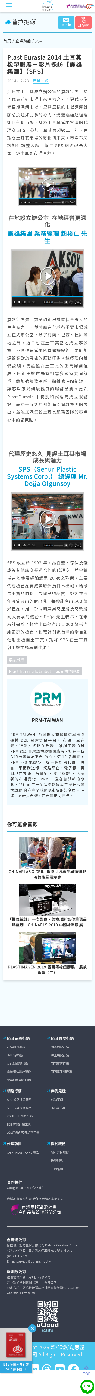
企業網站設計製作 (19, 1071)
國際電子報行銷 (61, 1071)
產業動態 (23, 41)
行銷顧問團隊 (16, 1047)
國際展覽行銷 (60, 1047)
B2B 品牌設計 (16, 1055)
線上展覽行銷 (60, 1055)
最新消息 (57, 1160)
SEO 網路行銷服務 (19, 1099)
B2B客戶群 (58, 1108)
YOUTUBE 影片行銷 (20, 1116)
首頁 (7, 41)
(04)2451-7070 (17, 1256)
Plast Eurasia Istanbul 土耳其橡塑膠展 (44, 671)
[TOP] (89, 1368)
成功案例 (57, 1099)
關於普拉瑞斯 (60, 1152)
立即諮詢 (57, 1169)
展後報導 (17, 660)
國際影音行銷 (60, 1063)
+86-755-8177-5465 (21, 1293)
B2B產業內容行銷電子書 (23, 1132)
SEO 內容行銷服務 (19, 1108)
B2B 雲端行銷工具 (19, 1124)
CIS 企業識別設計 (18, 1063)
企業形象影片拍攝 (19, 1080)
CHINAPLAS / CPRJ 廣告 (23, 1152)
